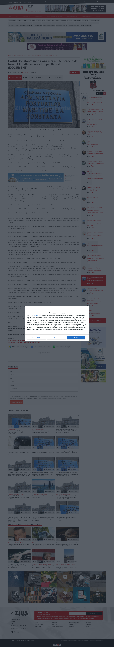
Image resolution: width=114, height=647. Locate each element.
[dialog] (57, 323)
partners (36, 315)
